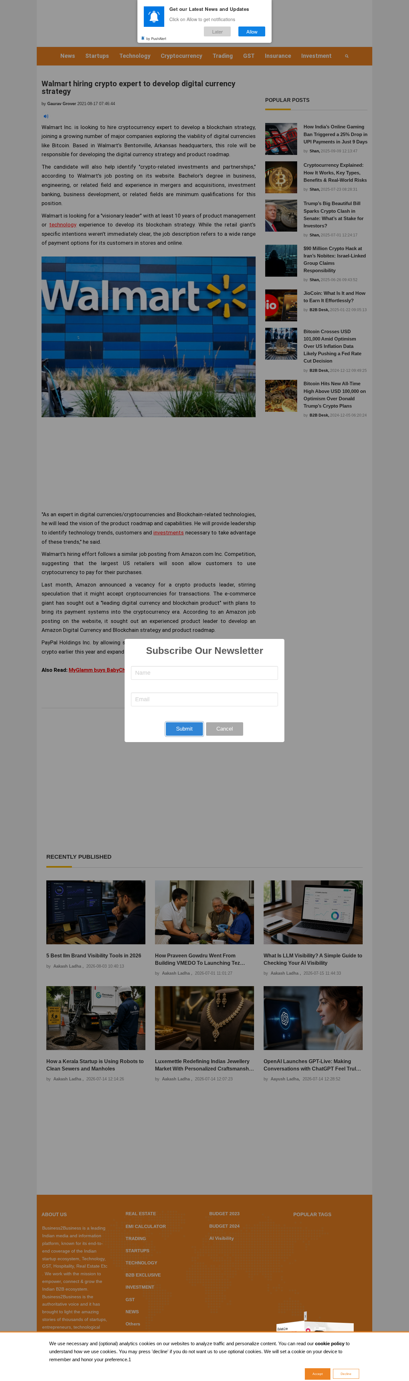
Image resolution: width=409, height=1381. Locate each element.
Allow (252, 31)
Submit (184, 729)
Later (217, 31)
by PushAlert (156, 38)
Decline (346, 1374)
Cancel (224, 729)
